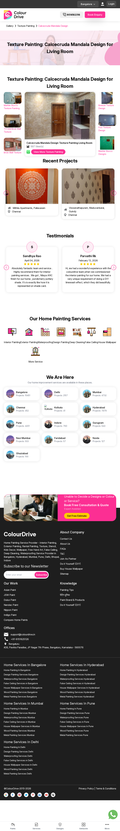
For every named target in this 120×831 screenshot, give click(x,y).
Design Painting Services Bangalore (21, 674)
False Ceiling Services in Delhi (18, 760)
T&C (62, 553)
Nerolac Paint (11, 604)
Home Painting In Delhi (14, 747)
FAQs (63, 548)
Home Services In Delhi (21, 742)
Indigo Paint (10, 614)
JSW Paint (9, 594)
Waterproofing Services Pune (74, 717)
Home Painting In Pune (71, 708)
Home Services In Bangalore (25, 665)
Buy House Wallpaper (71, 568)
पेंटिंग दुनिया (65, 594)
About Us (65, 543)
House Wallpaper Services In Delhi (20, 765)
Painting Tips (67, 589)
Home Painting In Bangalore (17, 670)
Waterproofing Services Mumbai (19, 717)
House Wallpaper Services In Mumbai (22, 726)
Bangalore (86, 4)
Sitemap (64, 573)
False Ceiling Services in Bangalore (21, 683)
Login (111, 3)
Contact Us (66, 538)
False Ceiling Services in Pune (74, 722)
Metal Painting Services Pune (74, 735)
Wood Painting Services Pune (74, 730)
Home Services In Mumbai (23, 703)
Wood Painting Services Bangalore (20, 692)
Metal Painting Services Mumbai (19, 735)
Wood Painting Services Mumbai (19, 730)
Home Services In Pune (77, 703)
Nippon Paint (10, 609)
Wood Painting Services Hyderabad (77, 692)
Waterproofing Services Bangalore (20, 679)
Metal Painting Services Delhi (18, 773)
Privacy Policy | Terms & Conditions (97, 788)
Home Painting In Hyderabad (74, 670)
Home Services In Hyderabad (82, 665)
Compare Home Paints (16, 619)
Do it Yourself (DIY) (70, 563)
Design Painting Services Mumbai (20, 713)
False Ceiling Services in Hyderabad (77, 683)
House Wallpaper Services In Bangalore (23, 687)
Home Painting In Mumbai (16, 708)
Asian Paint (10, 589)
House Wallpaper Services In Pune (77, 726)
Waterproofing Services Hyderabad (77, 679)
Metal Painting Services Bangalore (20, 696)
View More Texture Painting (48, 151)
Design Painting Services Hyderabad (78, 674)
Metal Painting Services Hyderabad (77, 696)
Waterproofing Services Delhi (18, 756)
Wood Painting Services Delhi (18, 769)
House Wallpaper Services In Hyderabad (80, 687)
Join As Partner (68, 558)
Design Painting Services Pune (75, 713)
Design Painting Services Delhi (18, 751)
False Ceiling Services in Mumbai (19, 722)
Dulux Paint (10, 599)
